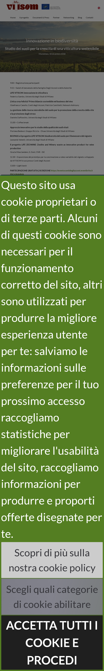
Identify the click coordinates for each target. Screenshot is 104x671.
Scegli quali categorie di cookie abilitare (52, 596)
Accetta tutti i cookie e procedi (52, 642)
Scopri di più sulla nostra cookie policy (52, 560)
